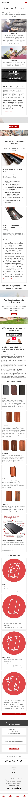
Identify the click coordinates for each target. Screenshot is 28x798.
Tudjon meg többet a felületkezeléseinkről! (14, 714)
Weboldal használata (11, 783)
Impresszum (7, 779)
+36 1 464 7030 (14, 732)
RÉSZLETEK (14, 314)
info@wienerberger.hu (14, 733)
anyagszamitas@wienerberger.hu (14, 741)
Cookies (19, 783)
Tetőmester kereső (14, 126)
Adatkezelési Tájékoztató (17, 779)
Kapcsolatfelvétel (14, 748)
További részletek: (7, 111)
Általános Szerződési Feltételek (13, 781)
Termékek (3, 718)
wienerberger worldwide (15, 756)
